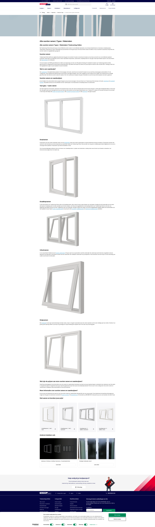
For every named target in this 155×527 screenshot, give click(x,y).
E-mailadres (89, 507)
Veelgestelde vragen (61, 493)
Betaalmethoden (43, 505)
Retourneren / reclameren (45, 503)
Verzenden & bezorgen (44, 507)
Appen (72, 493)
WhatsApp (79, 487)
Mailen (79, 493)
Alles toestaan (117, 515)
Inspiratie (113, 1)
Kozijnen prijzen (73, 511)
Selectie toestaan (117, 519)
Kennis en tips (60, 12)
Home (48, 12)
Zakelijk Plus (109, 1)
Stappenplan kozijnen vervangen (76, 509)
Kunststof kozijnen (58, 503)
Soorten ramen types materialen (72, 12)
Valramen (56, 511)
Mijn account (42, 501)
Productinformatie (73, 501)
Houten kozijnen (58, 501)
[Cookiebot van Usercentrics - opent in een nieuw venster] (35, 525)
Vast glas (56, 507)
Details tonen (92, 524)
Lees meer (58, 464)
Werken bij (42, 509)
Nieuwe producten (73, 505)
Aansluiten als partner (44, 511)
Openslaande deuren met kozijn (76, 507)
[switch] (63, 525)
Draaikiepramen (58, 509)
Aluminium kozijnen (58, 505)
